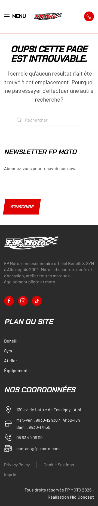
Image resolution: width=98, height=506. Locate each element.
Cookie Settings (59, 464)
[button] (15, 16)
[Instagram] (23, 301)
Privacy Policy (17, 464)
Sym (8, 350)
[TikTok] (37, 301)
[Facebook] (9, 301)
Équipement (16, 370)
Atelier (10, 360)
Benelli (10, 340)
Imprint (11, 474)
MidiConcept (82, 496)
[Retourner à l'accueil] (49, 16)
